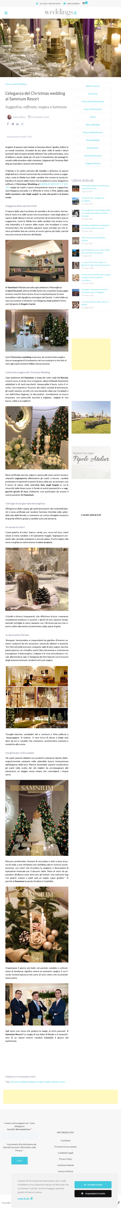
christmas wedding (19, 1081)
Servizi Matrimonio (92, 155)
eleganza (33, 1081)
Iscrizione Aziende (65, 1165)
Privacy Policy (65, 1159)
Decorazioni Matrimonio (93, 101)
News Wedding (93, 124)
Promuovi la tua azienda (66, 1146)
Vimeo (118, 1203)
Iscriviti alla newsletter (19, 1129)
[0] (83, 3)
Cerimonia (93, 93)
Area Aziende (73, 4)
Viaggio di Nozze (93, 163)
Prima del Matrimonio (93, 132)
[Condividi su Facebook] (8, 126)
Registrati (55, 3)
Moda (93, 117)
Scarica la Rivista (65, 1171)
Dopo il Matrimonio (93, 109)
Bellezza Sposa (93, 86)
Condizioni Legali (65, 1153)
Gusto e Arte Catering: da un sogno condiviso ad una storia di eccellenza (96, 277)
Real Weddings (93, 140)
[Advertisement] (91, 354)
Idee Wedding (19, 84)
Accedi (43, 3)
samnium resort (58, 1081)
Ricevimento (92, 148)
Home (8, 84)
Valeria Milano (19, 117)
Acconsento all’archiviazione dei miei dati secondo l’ (19, 1147)
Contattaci (65, 1140)
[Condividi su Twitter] (13, 126)
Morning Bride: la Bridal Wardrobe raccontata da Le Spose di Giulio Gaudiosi (95, 213)
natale (47, 1081)
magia (40, 1081)
